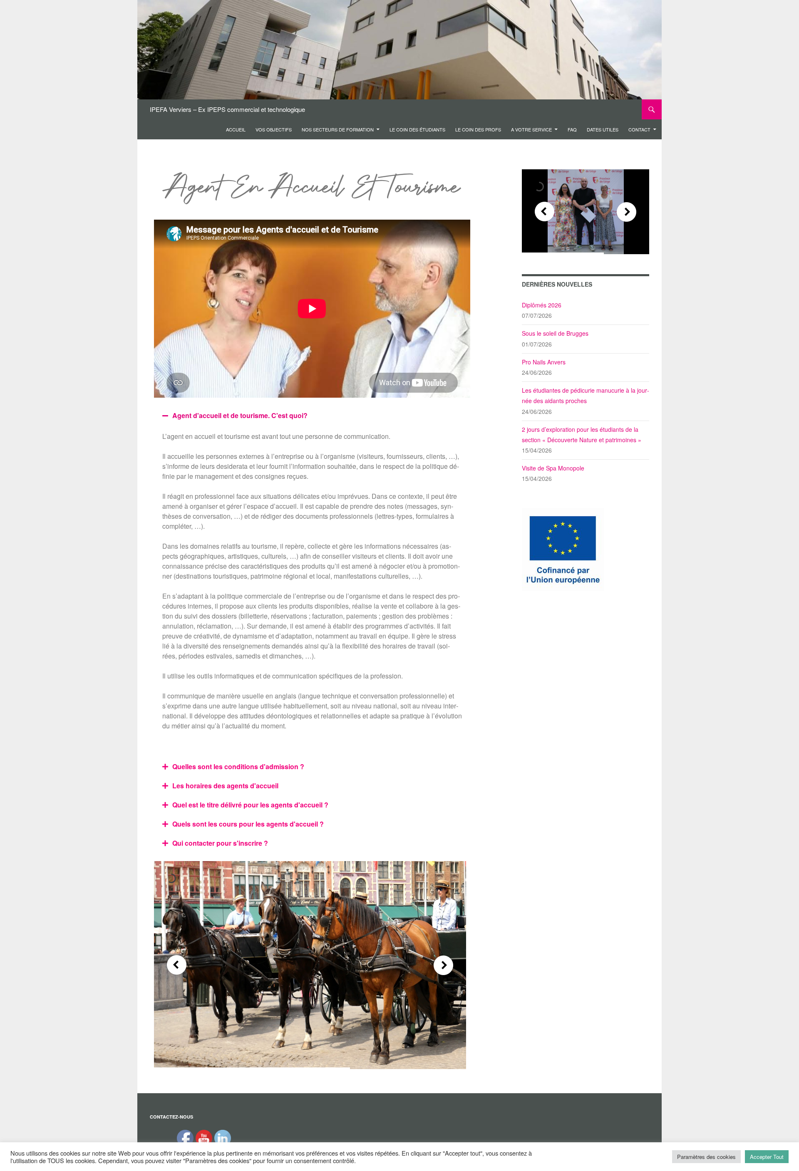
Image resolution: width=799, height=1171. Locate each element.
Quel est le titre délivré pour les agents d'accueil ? (250, 805)
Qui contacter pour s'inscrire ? (220, 843)
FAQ (572, 129)
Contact (639, 129)
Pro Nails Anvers (544, 362)
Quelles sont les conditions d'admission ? (238, 766)
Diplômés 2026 (541, 305)
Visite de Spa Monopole (553, 468)
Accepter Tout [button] (767, 1157)
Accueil (236, 129)
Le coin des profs (478, 129)
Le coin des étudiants (417, 129)
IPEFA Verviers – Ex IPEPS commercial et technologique (227, 109)
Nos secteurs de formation (338, 129)
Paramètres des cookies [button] (706, 1157)
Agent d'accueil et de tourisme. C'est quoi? (240, 415)
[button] (312, 415)
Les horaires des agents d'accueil (225, 785)
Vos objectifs (274, 129)
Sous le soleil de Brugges (555, 333)
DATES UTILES (602, 129)
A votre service (531, 129)
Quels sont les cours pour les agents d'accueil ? (248, 824)
